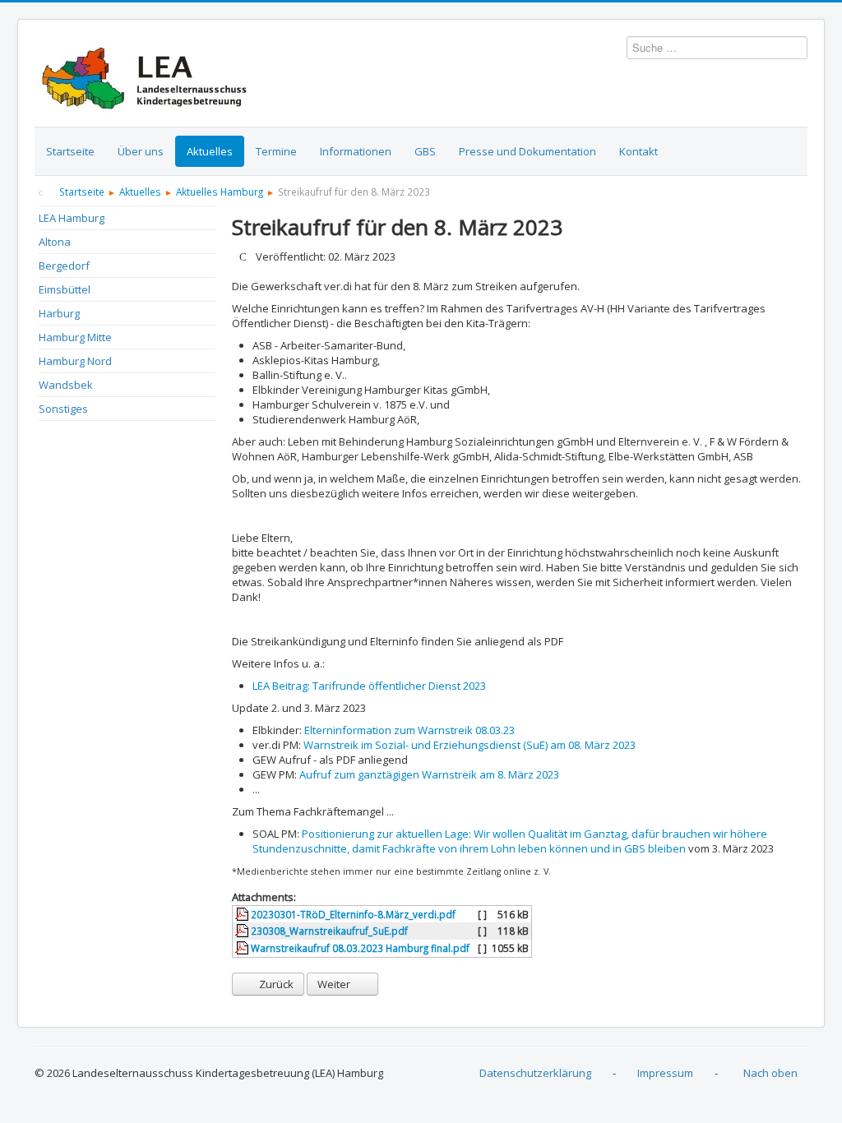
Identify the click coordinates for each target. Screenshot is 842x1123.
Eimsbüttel (64, 289)
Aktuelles (210, 151)
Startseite (70, 151)
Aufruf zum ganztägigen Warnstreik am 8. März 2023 (429, 774)
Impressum (665, 1073)
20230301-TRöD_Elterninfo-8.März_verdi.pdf (352, 914)
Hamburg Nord (75, 361)
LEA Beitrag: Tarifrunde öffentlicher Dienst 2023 (369, 685)
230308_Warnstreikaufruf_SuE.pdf (328, 930)
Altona (55, 241)
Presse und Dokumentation (527, 151)
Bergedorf (64, 265)
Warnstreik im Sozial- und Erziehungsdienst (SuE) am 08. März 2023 (469, 744)
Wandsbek (66, 384)
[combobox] (717, 47)
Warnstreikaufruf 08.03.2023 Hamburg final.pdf (359, 947)
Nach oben (770, 1073)
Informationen (355, 151)
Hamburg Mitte (75, 337)
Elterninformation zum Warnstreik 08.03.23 (409, 730)
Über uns (141, 151)
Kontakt (638, 151)
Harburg (59, 313)
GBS (425, 151)
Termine (276, 151)
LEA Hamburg (71, 217)
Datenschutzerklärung (535, 1073)
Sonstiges (63, 408)
